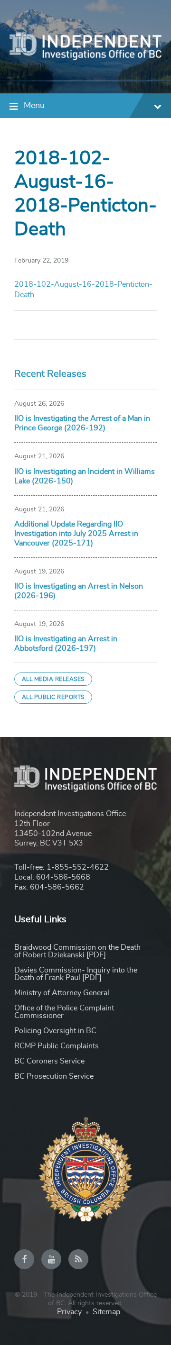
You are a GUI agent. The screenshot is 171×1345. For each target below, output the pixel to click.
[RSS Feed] (78, 1259)
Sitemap (106, 1312)
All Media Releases (53, 679)
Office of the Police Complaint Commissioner (64, 1011)
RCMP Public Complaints (56, 1046)
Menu (34, 105)
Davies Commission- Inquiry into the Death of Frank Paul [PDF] (75, 973)
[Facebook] (24, 1259)
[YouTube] (51, 1259)
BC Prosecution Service (54, 1076)
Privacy (69, 1312)
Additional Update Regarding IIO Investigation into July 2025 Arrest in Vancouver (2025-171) (76, 533)
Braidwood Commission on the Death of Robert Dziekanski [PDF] (77, 951)
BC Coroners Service (49, 1061)
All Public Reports (53, 697)
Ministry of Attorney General (61, 993)
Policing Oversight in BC (55, 1031)
